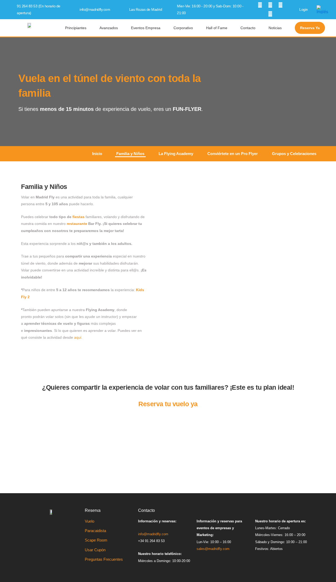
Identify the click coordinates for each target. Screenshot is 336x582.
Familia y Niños (130, 153)
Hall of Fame (216, 28)
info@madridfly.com (95, 9)
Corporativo (183, 28)
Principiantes (75, 28)
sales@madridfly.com (213, 549)
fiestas (78, 217)
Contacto (247, 28)
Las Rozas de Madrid (145, 9)
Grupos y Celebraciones (294, 153)
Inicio (97, 153)
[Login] (295, 9)
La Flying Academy (176, 153)
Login (303, 9)
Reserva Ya (310, 28)
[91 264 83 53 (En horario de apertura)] (13, 9)
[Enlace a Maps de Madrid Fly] (125, 9)
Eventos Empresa (145, 28)
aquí (77, 337)
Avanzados (108, 28)
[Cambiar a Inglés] (322, 9)
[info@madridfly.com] (75, 9)
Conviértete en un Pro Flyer (232, 153)
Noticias (275, 28)
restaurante (77, 224)
